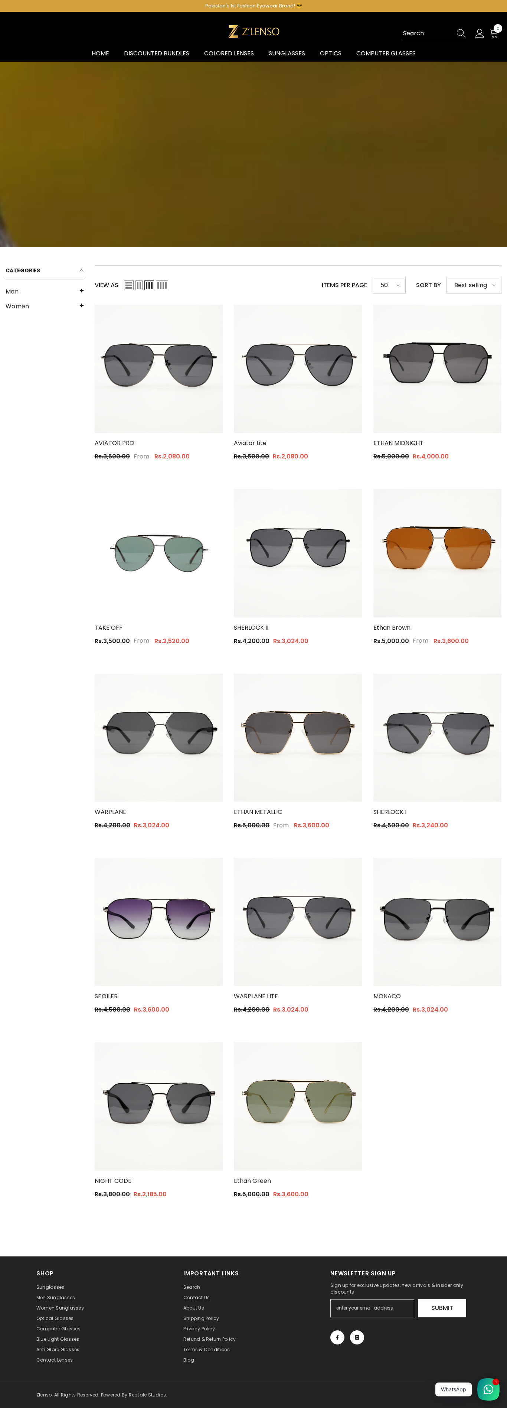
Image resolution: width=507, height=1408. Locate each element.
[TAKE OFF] (159, 553)
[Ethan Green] (298, 1106)
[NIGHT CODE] (159, 1106)
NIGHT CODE (113, 1181)
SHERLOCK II (251, 627)
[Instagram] (357, 1337)
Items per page (344, 285)
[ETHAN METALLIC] (298, 738)
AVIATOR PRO (114, 443)
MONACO (387, 996)
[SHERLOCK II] (298, 553)
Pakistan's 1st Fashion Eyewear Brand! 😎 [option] (253, 5)
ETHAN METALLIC (258, 812)
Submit (442, 1308)
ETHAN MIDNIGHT (398, 443)
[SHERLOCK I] (437, 738)
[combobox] (427, 33)
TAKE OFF (108, 627)
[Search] (434, 33)
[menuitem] (45, 291)
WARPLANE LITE (256, 996)
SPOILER (106, 996)
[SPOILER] (159, 922)
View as (106, 285)
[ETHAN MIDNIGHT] (437, 369)
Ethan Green (252, 1181)
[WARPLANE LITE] (298, 922)
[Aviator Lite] (298, 369)
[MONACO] (437, 922)
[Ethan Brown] (437, 553)
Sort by (428, 285)
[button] (45, 290)
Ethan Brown (391, 627)
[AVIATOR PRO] (159, 369)
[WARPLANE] (159, 738)
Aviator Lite (250, 443)
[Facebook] (337, 1337)
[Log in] (479, 33)
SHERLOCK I (389, 812)
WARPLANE (110, 812)
